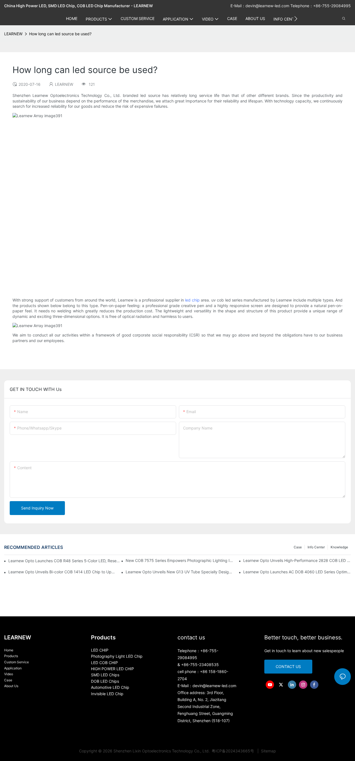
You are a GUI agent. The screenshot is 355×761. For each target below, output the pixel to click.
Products (11, 656)
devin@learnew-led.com (267, 5)
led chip (192, 300)
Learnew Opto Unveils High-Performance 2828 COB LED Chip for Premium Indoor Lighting (297, 560)
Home (8, 650)
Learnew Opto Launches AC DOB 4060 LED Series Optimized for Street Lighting (297, 571)
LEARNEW (13, 33)
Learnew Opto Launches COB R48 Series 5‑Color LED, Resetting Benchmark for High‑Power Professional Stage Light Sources (64, 560)
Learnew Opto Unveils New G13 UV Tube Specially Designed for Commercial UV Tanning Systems (179, 571)
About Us (11, 686)
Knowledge (339, 547)
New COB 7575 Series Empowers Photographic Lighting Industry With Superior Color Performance (179, 560)
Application (13, 668)
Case (298, 547)
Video (8, 674)
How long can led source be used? (60, 33)
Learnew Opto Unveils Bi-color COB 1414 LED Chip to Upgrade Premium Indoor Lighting (62, 571)
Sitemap (268, 751)
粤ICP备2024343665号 (233, 751)
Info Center (316, 547)
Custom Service (16, 662)
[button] (295, 18)
